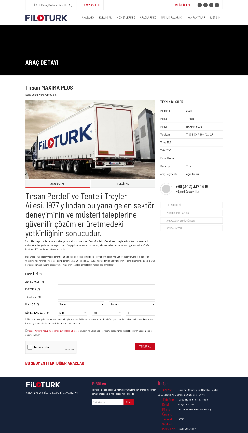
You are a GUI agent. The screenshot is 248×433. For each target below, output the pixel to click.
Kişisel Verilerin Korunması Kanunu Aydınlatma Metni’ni (53, 330)
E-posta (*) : (33, 289)
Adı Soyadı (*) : (34, 281)
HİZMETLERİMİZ (126, 17)
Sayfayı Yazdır (174, 228)
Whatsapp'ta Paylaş (178, 212)
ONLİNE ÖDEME (182, 5)
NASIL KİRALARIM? (172, 17)
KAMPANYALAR (196, 17)
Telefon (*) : (33, 296)
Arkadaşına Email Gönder (181, 220)
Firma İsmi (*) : (34, 274)
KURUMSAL (105, 17)
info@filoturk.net (186, 404)
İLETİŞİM (215, 17)
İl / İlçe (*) (32, 304)
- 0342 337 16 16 (193, 399)
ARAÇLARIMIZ (148, 17)
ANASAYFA (88, 17)
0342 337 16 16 (92, 5)
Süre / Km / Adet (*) (37, 312)
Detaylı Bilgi (174, 205)
